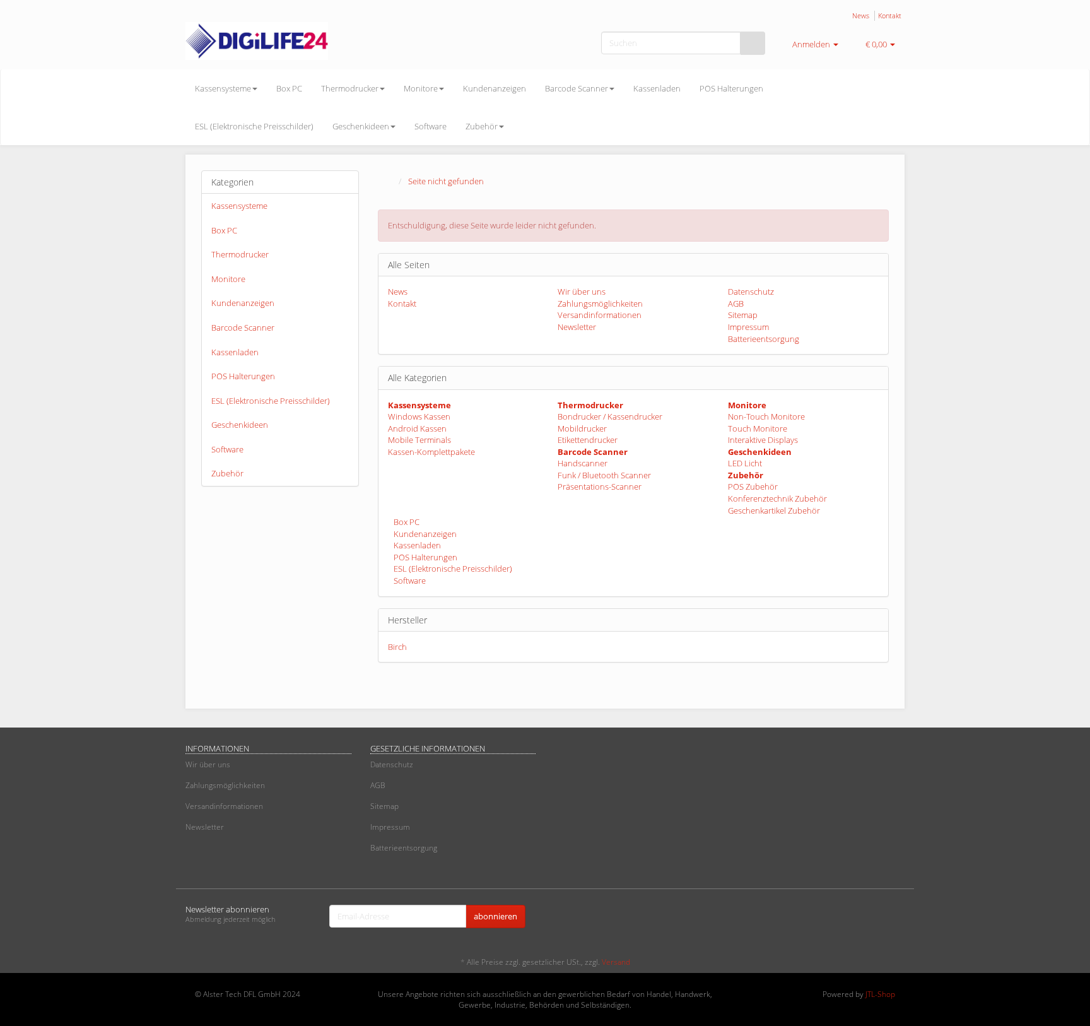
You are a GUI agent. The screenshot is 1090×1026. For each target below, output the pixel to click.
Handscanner (582, 463)
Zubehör (482, 126)
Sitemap (743, 315)
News (860, 15)
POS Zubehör (753, 486)
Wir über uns (582, 291)
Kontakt (889, 15)
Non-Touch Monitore (766, 416)
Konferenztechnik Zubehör (777, 498)
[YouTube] (898, 917)
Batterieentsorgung (763, 339)
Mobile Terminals (419, 439)
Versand (616, 962)
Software (430, 126)
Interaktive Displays (763, 439)
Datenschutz (751, 291)
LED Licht (745, 463)
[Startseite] (390, 181)
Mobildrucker (582, 428)
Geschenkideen (360, 126)
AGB (736, 303)
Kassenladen (657, 88)
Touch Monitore (757, 428)
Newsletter (577, 327)
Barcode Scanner (576, 88)
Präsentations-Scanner (600, 486)
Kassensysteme (223, 88)
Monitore (421, 88)
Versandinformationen (600, 315)
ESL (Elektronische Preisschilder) (254, 126)
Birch (397, 646)
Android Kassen (417, 428)
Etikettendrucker (588, 439)
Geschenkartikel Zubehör (774, 510)
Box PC (289, 88)
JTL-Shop (880, 994)
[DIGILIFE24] (299, 41)
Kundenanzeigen (494, 88)
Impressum (748, 327)
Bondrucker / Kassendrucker (610, 416)
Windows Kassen (419, 416)
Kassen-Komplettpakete (431, 451)
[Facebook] (879, 917)
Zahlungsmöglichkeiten (600, 303)
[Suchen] (752, 43)
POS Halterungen (731, 88)
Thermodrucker (349, 88)
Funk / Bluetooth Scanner (604, 475)
